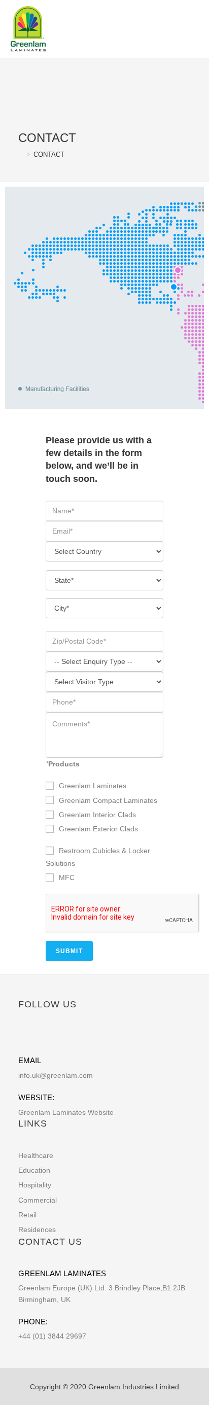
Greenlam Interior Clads (97, 815)
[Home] (20, 154)
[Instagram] (54, 1036)
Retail (27, 1215)
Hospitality (34, 1185)
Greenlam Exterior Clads (98, 829)
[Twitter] (39, 1036)
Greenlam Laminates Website (66, 1112)
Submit (69, 951)
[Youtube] (70, 1036)
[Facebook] (23, 1036)
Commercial (37, 1200)
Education (34, 1170)
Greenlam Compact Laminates (108, 800)
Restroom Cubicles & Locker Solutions (98, 857)
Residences (37, 1229)
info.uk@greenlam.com (55, 1075)
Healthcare (35, 1155)
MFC (67, 877)
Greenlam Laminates (92, 786)
